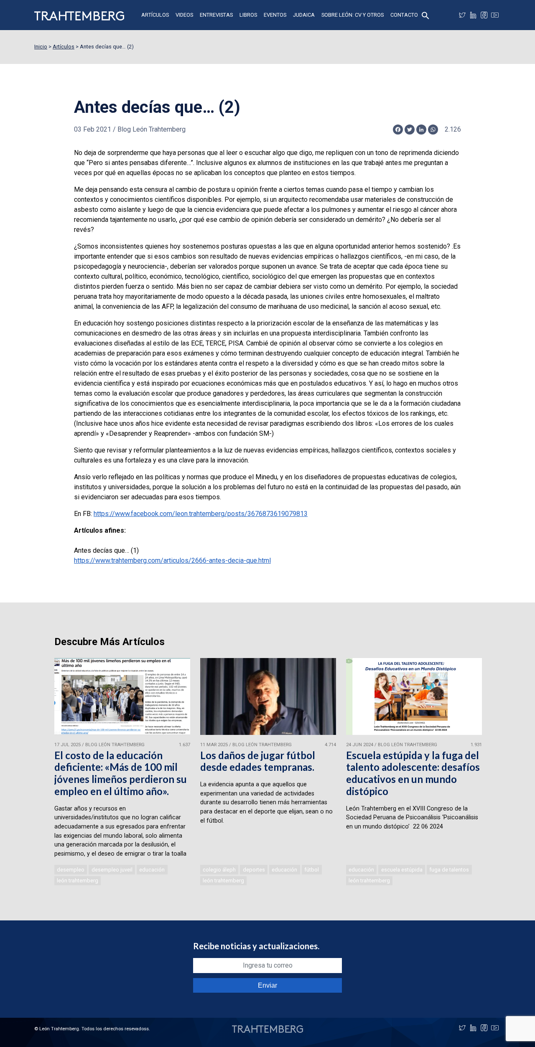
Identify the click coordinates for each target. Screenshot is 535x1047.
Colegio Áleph (219, 870)
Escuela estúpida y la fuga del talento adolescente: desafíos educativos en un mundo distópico (413, 773)
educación (152, 870)
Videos (184, 15)
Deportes (254, 870)
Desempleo (70, 870)
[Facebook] (484, 15)
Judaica (304, 15)
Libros (248, 15)
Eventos (275, 15)
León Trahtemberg (77, 880)
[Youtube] (495, 15)
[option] (122, 772)
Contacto (404, 15)
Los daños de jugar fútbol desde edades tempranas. (257, 761)
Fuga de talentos (449, 870)
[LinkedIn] (473, 15)
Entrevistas (216, 15)
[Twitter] (462, 15)
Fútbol (311, 870)
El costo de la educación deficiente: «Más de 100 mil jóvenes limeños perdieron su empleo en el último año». (120, 773)
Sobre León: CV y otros (352, 15)
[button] (425, 15)
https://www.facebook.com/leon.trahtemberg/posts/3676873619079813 (201, 514)
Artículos (155, 15)
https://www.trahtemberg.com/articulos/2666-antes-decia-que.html (172, 560)
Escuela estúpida (402, 870)
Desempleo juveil (112, 870)
